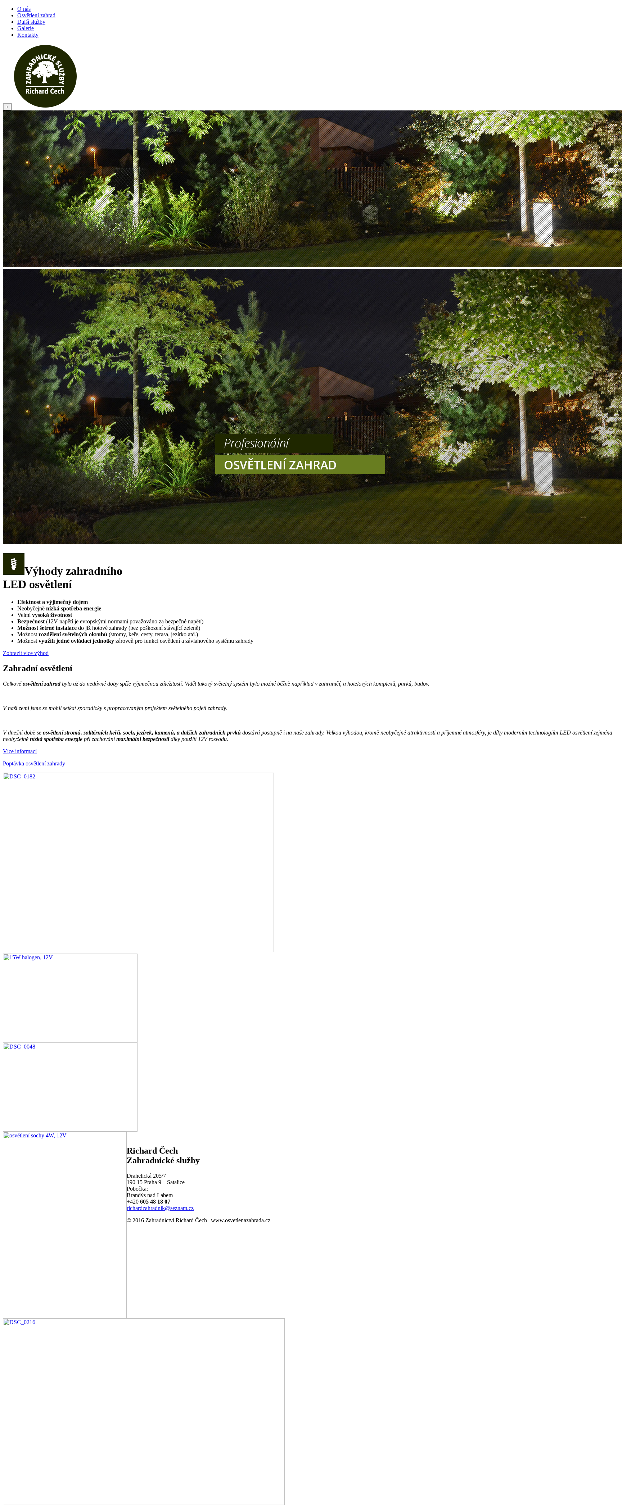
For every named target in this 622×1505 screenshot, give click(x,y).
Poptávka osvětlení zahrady (34, 763)
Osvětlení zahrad (36, 15)
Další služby (31, 22)
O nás (24, 9)
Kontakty (28, 35)
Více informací (20, 751)
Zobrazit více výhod (26, 653)
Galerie (25, 28)
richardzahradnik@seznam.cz (160, 1208)
